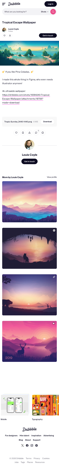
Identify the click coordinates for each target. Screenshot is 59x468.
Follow (10, 31)
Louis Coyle (13, 29)
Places (30, 462)
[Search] (53, 11)
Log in (50, 4)
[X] (22, 445)
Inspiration (36, 435)
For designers (11, 435)
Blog (21, 440)
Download (47, 121)
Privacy (37, 458)
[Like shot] (4, 35)
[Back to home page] (14, 4)
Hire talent (24, 435)
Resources (40, 462)
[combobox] (20, 11)
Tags (23, 462)
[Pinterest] (36, 445)
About (28, 440)
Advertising (48, 435)
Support (36, 440)
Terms (28, 458)
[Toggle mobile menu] (3, 4)
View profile (52, 177)
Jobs (17, 462)
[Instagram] (32, 445)
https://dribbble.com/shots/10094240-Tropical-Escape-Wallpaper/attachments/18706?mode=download (26, 99)
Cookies (46, 458)
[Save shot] (10, 35)
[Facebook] (27, 445)
